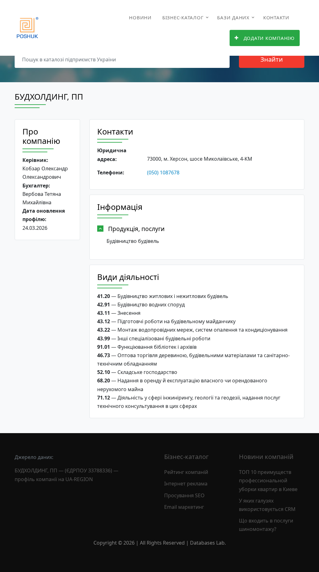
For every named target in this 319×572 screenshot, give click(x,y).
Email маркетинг (184, 506)
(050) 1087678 (163, 172)
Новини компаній (266, 456)
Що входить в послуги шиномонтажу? (266, 524)
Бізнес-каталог (183, 17)
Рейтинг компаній (186, 472)
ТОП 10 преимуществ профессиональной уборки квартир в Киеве (268, 480)
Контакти (276, 17)
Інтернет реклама (185, 483)
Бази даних (233, 17)
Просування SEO (184, 495)
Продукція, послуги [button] (136, 228)
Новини (140, 17)
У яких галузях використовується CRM (267, 505)
